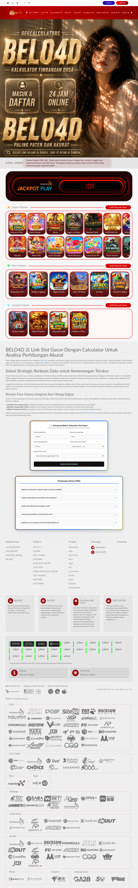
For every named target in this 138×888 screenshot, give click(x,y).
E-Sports (72, 584)
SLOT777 (37, 547)
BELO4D (44, 360)
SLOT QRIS (37, 580)
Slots (43, 12)
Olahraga (87, 12)
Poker (124, 12)
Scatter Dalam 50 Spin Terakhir (78, 442)
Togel (76, 12)
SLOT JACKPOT (39, 576)
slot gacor (24, 376)
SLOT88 (36, 551)
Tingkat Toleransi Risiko (40, 451)
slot (70, 567)
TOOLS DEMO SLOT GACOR (45, 571)
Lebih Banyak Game (118, 207)
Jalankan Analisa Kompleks (69, 464)
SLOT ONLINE (39, 555)
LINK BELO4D (12, 551)
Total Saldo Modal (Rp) (40, 432)
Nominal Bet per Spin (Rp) (76, 432)
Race (67, 12)
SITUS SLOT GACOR (41, 563)
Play (46, 188)
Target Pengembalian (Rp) (40, 442)
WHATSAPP (101, 552)
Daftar (122, 3)
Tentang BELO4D (13, 547)
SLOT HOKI (38, 567)
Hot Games (34, 12)
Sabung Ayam (74, 588)
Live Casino (55, 12)
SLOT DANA (38, 584)
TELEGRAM (100, 547)
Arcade (114, 12)
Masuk (109, 3)
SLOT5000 (37, 559)
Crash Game (101, 12)
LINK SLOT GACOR (14, 555)
